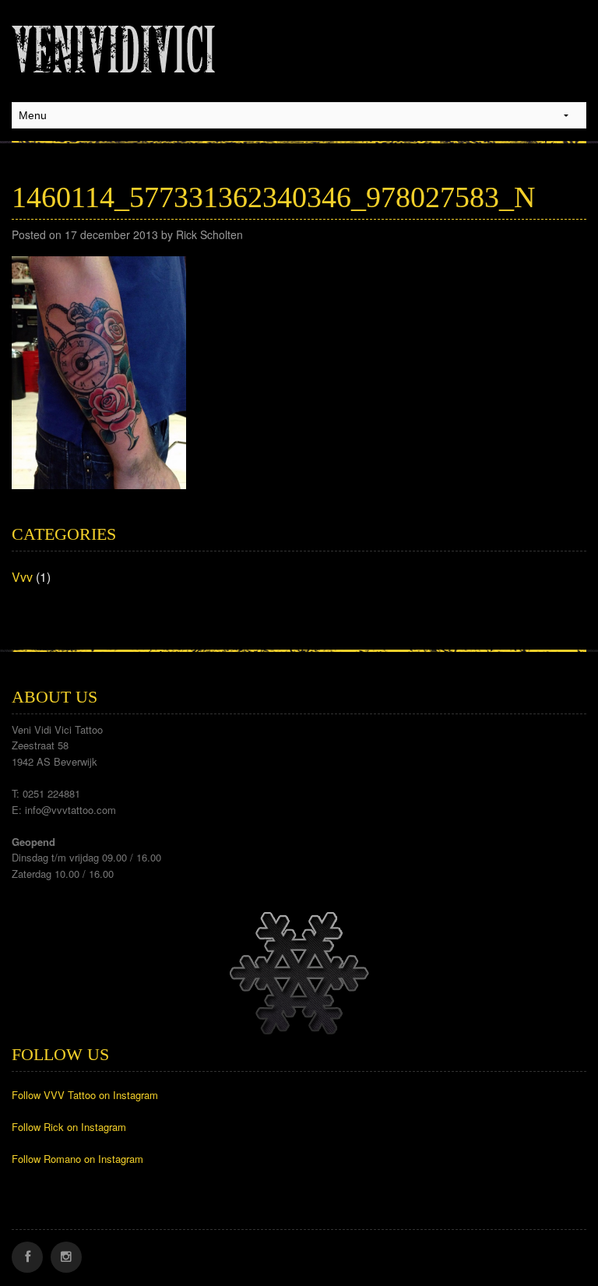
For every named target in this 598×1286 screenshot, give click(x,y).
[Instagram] (66, 1257)
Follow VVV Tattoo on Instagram (85, 1094)
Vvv (22, 577)
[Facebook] (27, 1257)
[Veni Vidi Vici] (113, 46)
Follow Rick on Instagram (69, 1126)
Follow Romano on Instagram (77, 1158)
